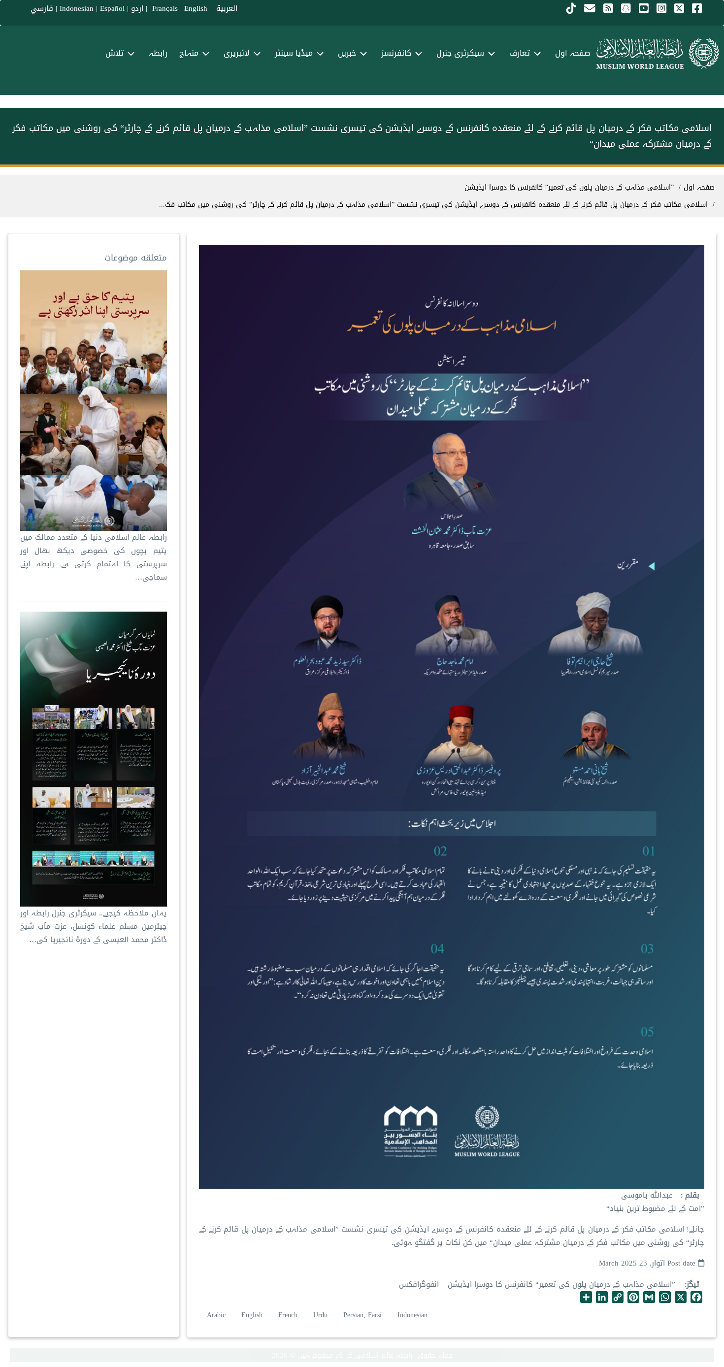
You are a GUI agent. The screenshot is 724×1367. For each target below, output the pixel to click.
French (287, 1315)
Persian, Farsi (362, 1315)
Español (112, 8)
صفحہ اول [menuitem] (573, 53)
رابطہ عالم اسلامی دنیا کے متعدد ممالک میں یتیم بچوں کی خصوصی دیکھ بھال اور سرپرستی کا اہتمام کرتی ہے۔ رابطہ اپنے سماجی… (93, 557)
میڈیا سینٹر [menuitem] (294, 53)
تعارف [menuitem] (519, 53)
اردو (137, 8)
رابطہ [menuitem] (158, 53)
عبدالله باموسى (647, 1195)
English (252, 1315)
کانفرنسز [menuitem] (396, 53)
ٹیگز (693, 1284)
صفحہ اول (699, 187)
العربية (226, 8)
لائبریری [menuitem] (237, 53)
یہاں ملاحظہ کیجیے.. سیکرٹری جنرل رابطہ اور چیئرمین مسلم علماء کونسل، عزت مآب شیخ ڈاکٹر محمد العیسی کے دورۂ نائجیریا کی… (93, 926)
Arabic (216, 1315)
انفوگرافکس (419, 1284)
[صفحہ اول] (657, 54)
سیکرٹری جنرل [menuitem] (460, 53)
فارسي (42, 8)
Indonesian (77, 8)
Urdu (320, 1315)
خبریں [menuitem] (347, 53)
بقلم (691, 1195)
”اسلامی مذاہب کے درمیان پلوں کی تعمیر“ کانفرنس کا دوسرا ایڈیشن (561, 1284)
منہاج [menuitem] (188, 53)
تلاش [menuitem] (114, 53)
